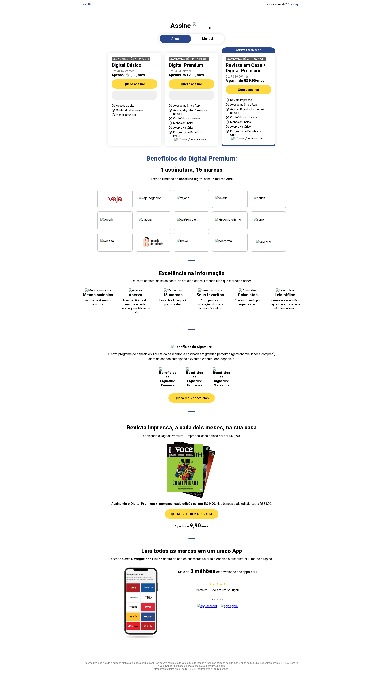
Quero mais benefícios (191, 398)
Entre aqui (293, 4)
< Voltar (88, 4)
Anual (175, 39)
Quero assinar (134, 84)
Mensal (207, 39)
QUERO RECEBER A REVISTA (191, 514)
